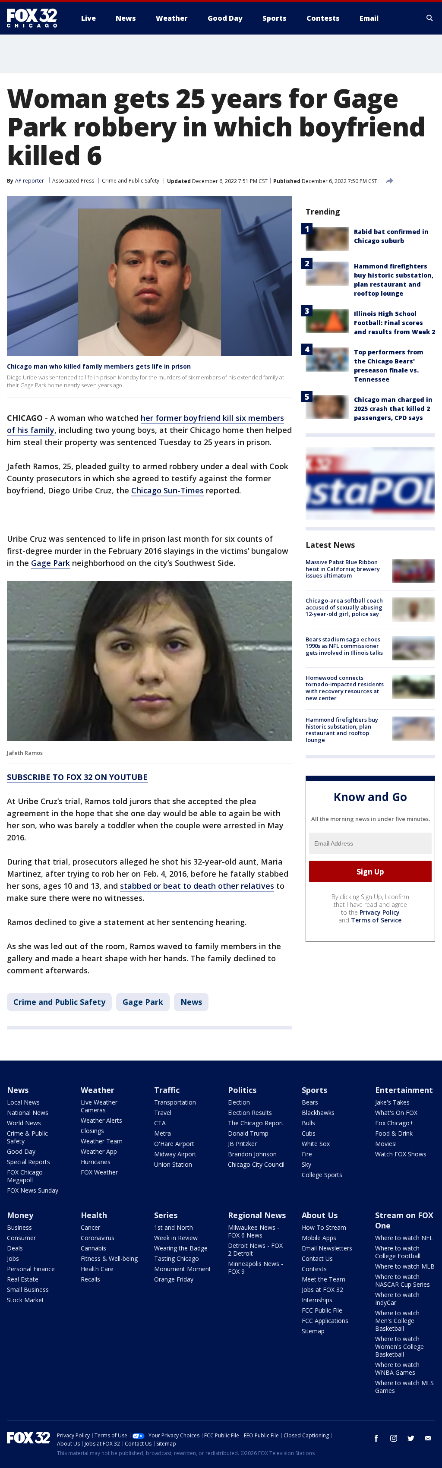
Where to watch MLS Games (404, 1387)
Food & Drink (394, 1133)
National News (27, 1112)
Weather (97, 1090)
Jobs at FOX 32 (322, 1289)
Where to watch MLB (405, 1266)
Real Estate (22, 1279)
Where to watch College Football (397, 1252)
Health (94, 1215)
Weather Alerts (101, 1120)
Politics (242, 1090)
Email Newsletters (327, 1248)
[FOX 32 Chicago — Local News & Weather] (35, 18)
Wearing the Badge (181, 1248)
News (191, 1002)
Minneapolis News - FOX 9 (255, 1267)
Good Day (21, 1151)
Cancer (90, 1227)
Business (19, 1227)
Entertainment (404, 1090)
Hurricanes (95, 1162)
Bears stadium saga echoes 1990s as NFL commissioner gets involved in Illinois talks (344, 646)
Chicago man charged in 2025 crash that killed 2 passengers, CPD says (393, 408)
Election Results (250, 1112)
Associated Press (73, 180)
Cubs (309, 1133)
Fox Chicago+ (394, 1123)
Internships (317, 1300)
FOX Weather (99, 1172)
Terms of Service (376, 920)
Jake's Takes (392, 1102)
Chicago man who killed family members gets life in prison (99, 366)
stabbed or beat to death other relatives (197, 886)
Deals (15, 1248)
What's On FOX (396, 1112)
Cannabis (93, 1248)
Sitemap (313, 1331)
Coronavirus (97, 1238)
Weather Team (102, 1141)
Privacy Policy (380, 912)
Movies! (386, 1144)
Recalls (90, 1279)
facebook (376, 1438)
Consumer (21, 1238)
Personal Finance (31, 1269)
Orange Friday (173, 1279)
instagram (394, 1438)
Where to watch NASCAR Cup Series (402, 1280)
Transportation (175, 1102)
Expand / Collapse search (430, 18)
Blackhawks (318, 1112)
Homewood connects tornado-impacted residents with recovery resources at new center (345, 688)
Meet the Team (323, 1279)
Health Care (97, 1269)
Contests (314, 1269)
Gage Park (50, 563)
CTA (160, 1123)
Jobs (13, 1258)
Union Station (173, 1164)
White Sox (316, 1144)
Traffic (167, 1090)
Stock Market (25, 1300)
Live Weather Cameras (99, 1106)
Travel (162, 1112)
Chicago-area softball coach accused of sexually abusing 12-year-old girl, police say (344, 607)
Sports (314, 1090)
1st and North (173, 1227)
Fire (307, 1154)
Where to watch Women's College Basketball (399, 1346)
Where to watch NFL (404, 1238)
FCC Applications (325, 1320)
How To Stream (324, 1227)
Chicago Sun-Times (167, 490)
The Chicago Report (256, 1123)
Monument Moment (182, 1269)
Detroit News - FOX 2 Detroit (255, 1249)
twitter (411, 1438)
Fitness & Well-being (109, 1258)
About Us (320, 1215)
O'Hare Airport (174, 1144)
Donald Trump (248, 1133)
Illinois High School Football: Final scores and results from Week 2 (394, 322)
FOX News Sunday (32, 1190)
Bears (310, 1102)
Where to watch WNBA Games (397, 1368)
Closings (92, 1131)
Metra (162, 1133)
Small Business (28, 1289)
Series (165, 1215)
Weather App (99, 1151)
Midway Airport (175, 1154)
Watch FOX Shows (400, 1154)
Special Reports (28, 1162)
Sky (306, 1164)
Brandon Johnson (252, 1154)
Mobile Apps (319, 1238)
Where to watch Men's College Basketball (397, 1320)
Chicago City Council (256, 1164)
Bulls (308, 1123)
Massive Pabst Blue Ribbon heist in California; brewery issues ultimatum (343, 568)
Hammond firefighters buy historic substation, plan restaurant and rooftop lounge (342, 730)
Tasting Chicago (176, 1258)
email (428, 1438)
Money (20, 1215)
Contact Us (317, 1258)
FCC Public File (322, 1310)
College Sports (322, 1175)
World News (24, 1123)
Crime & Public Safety (27, 1137)
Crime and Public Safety (130, 180)
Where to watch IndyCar (397, 1299)
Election (239, 1102)
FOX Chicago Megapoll (25, 1176)
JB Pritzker (242, 1144)
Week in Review (176, 1238)
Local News (23, 1102)
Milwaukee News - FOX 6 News (253, 1231)
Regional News (257, 1215)
